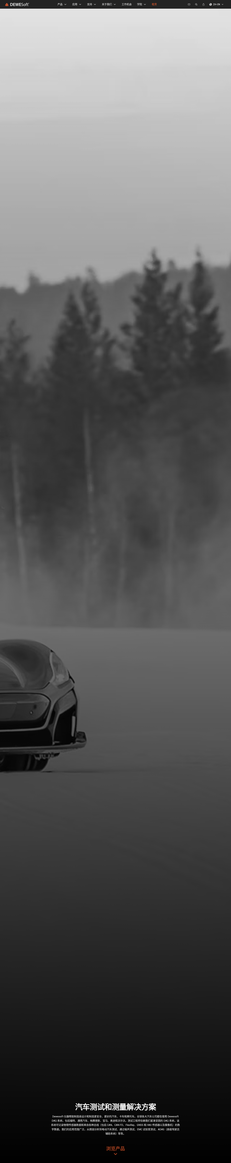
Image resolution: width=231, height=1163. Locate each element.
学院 (139, 4)
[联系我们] (189, 4)
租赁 (154, 4)
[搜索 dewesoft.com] (196, 4)
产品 (60, 4)
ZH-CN (216, 4)
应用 (74, 4)
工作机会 (127, 4)
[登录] (203, 4)
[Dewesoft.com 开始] (17, 4)
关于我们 (107, 4)
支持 (89, 4)
